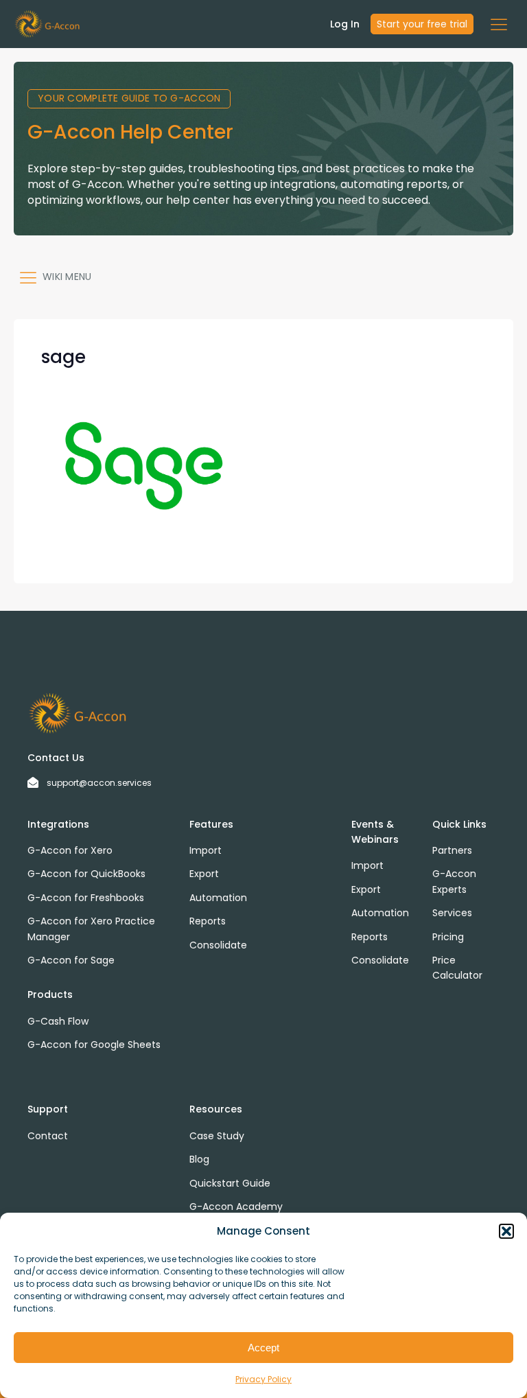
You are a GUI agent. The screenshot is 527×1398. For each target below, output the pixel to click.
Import (205, 850)
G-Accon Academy (236, 1206)
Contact (47, 1136)
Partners (452, 850)
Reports (207, 921)
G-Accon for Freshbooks (85, 898)
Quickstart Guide (229, 1183)
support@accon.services (99, 783)
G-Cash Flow (58, 1021)
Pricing (448, 937)
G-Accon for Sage (71, 960)
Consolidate (218, 945)
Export (204, 874)
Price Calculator (457, 967)
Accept (263, 1347)
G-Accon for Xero (70, 850)
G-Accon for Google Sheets (94, 1044)
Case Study (216, 1136)
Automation (218, 898)
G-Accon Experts (454, 881)
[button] (506, 1231)
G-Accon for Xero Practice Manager (91, 928)
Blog (199, 1159)
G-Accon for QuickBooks (86, 874)
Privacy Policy (263, 1379)
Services (452, 913)
